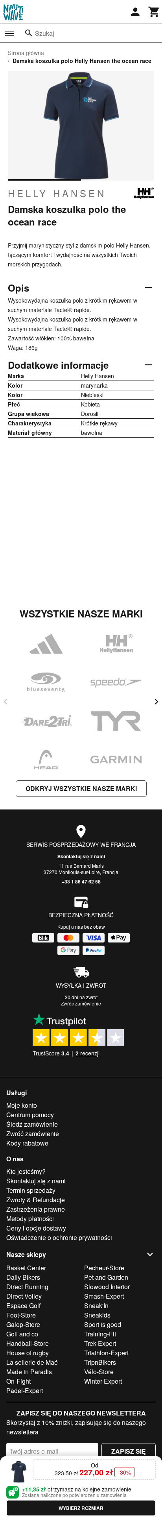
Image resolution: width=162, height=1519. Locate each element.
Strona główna (26, 53)
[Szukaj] (28, 33)
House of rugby (27, 1352)
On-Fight (18, 1381)
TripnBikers (100, 1362)
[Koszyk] (154, 12)
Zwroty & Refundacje (35, 1199)
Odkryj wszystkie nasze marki (81, 788)
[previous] (5, 701)
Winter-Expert (103, 1381)
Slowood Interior (107, 1286)
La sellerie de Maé (32, 1362)
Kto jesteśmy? (26, 1171)
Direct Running (27, 1286)
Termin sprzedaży (30, 1190)
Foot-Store (21, 1314)
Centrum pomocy (30, 1114)
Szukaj (44, 33)
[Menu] (9, 33)
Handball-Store (27, 1343)
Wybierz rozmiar (81, 1508)
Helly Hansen (57, 193)
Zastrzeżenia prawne (35, 1209)
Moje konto (21, 1105)
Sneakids (97, 1314)
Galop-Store (23, 1324)
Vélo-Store (99, 1371)
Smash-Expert (104, 1296)
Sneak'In (96, 1305)
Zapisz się (128, 1451)
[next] (156, 701)
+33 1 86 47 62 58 (81, 881)
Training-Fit (100, 1333)
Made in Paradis (29, 1371)
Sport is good (102, 1324)
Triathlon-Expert (106, 1352)
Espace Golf (23, 1305)
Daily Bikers (23, 1277)
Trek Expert (100, 1343)
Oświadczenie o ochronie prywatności (59, 1237)
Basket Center (26, 1267)
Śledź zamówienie (32, 1124)
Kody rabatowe (27, 1143)
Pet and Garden (106, 1277)
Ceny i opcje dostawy (36, 1228)
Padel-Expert (24, 1390)
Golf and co (22, 1333)
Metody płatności (30, 1218)
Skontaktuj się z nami (81, 856)
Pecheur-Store (104, 1267)
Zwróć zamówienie (81, 1003)
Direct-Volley (24, 1296)
